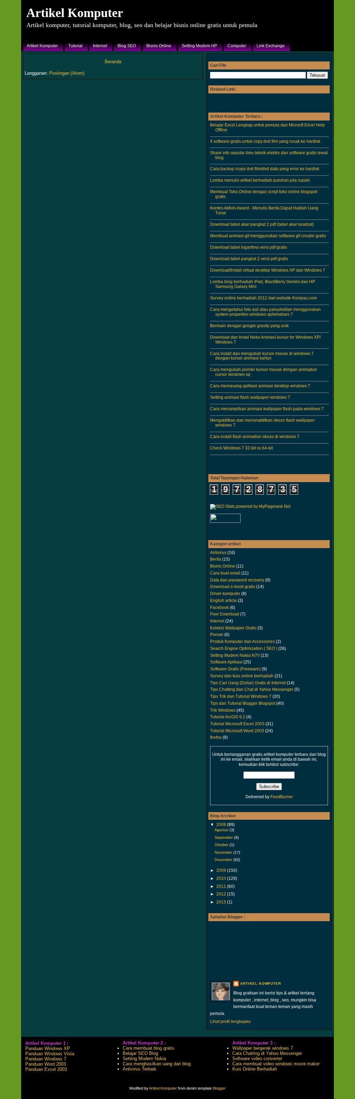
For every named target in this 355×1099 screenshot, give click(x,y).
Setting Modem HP (199, 45)
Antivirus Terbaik (139, 1069)
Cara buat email (225, 573)
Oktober (222, 845)
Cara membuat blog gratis (148, 1048)
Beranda (113, 61)
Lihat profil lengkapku (230, 1021)
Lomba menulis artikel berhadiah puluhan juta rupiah (260, 180)
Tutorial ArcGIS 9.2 (227, 716)
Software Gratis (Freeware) (235, 669)
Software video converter (257, 1058)
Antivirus (218, 552)
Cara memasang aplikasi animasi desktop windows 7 (260, 385)
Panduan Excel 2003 (46, 1069)
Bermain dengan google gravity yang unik (249, 325)
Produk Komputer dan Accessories (242, 641)
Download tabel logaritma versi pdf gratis (248, 247)
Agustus (222, 830)
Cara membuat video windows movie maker (276, 1063)
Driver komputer (225, 593)
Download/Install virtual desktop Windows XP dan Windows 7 (267, 270)
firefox (216, 737)
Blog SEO (127, 45)
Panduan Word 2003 (45, 1064)
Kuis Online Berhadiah (254, 1069)
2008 (221, 824)
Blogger (219, 1088)
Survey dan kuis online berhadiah (242, 676)
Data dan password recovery (237, 580)
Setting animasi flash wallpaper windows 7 (250, 397)
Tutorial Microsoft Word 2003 (237, 730)
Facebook (219, 607)
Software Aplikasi (226, 662)
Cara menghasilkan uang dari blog (157, 1063)
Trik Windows (222, 710)
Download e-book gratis (232, 586)
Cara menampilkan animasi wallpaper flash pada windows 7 (267, 408)
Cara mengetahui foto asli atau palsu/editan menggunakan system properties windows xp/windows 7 (265, 311)
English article (223, 600)
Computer (236, 45)
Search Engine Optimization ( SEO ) (243, 648)
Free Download (224, 614)
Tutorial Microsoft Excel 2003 (237, 723)
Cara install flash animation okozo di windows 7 (255, 436)
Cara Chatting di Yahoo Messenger (267, 1053)
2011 (221, 886)
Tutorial (75, 45)
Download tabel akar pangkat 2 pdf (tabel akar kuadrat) (262, 224)
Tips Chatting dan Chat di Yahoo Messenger (251, 689)
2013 (221, 902)
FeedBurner (281, 796)
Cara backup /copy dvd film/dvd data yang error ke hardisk (264, 168)
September (224, 837)
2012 (221, 894)
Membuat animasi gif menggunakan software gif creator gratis (268, 235)
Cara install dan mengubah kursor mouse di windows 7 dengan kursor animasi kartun (262, 356)
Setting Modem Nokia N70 (235, 655)
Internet (100, 45)
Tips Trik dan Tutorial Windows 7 (240, 696)
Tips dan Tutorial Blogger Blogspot (242, 703)
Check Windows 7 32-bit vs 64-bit (241, 448)
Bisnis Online (158, 45)
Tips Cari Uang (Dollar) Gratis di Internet (248, 682)
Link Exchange (271, 45)
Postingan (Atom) (66, 73)
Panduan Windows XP (47, 1048)
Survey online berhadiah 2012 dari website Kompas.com (263, 298)
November (224, 852)
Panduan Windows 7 (45, 1058)
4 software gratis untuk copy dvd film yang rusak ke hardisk (265, 141)
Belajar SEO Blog (140, 1053)
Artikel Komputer (74, 13)
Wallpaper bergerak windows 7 (262, 1048)
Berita (215, 559)
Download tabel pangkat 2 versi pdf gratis (249, 258)
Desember (224, 860)
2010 (221, 878)
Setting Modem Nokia (144, 1058)
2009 (221, 870)
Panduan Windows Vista (49, 1053)
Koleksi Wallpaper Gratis (233, 628)
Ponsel (216, 634)
